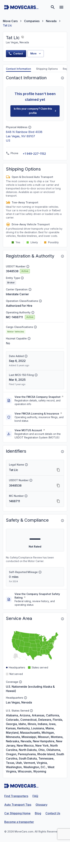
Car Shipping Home (17, 813)
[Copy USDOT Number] (58, 485)
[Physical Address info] (29, 127)
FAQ (35, 796)
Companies (31, 21)
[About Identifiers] (62, 451)
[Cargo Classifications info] (35, 327)
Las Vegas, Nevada (19, 702)
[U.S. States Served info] (31, 710)
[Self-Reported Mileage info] (40, 572)
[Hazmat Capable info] (29, 338)
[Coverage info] (20, 682)
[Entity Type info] (22, 278)
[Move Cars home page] (21, 7)
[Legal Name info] (26, 464)
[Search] (52, 7)
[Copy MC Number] (58, 501)
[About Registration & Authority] (62, 256)
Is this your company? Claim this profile (33, 111)
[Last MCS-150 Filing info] (36, 375)
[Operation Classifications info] (40, 301)
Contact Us (52, 813)
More (33, 53)
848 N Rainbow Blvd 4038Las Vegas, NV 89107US (24, 136)
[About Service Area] (62, 618)
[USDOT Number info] (27, 266)
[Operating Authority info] (32, 312)
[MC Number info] (26, 496)
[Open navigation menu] (61, 7)
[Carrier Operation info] (30, 289)
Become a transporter (19, 822)
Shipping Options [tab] (47, 68)
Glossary (41, 804)
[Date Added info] (26, 356)
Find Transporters (16, 796)
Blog (38, 813)
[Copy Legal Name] (58, 470)
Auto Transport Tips (17, 804)
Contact (18, 53)
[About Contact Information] (62, 78)
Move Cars (10, 21)
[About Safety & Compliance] (62, 520)
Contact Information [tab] (18, 68)
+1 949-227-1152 (34, 153)
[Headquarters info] (25, 697)
